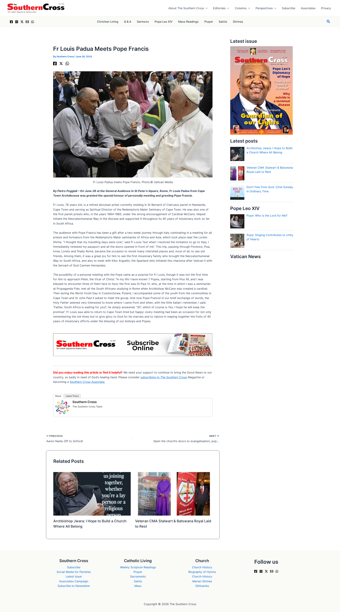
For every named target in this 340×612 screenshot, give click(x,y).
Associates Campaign (73, 581)
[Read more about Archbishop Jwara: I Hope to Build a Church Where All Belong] (92, 493)
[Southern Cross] (62, 407)
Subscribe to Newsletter (74, 586)
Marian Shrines (202, 581)
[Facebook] (11, 21)
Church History (202, 567)
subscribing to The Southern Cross (163, 377)
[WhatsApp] (32, 21)
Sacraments (138, 576)
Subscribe (73, 567)
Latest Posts (72, 396)
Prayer (138, 572)
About (58, 396)
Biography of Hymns (202, 572)
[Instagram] (16, 21)
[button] (206, 8)
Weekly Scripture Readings (138, 567)
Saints (138, 581)
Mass (137, 586)
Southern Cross (84, 402)
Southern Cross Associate (87, 382)
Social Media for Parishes (74, 572)
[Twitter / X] (22, 21)
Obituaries (202, 586)
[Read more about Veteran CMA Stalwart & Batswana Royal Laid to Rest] (173, 493)
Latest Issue (74, 576)
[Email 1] (27, 21)
